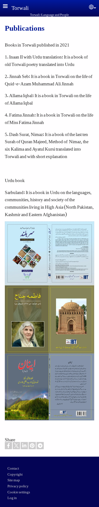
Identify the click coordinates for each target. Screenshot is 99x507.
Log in (12, 496)
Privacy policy (18, 484)
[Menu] (8, 6)
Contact (13, 467)
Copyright (15, 473)
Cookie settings (18, 490)
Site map (13, 478)
